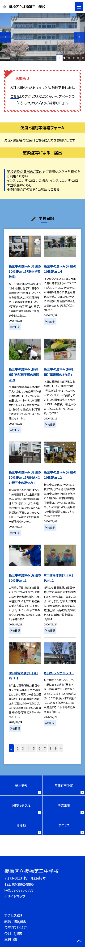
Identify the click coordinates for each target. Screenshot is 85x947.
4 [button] (78, 58)
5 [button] (83, 58)
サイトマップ (16, 896)
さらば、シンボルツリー (59, 673)
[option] (42, 37)
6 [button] (39, 748)
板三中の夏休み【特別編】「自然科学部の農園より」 (24, 374)
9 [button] (55, 748)
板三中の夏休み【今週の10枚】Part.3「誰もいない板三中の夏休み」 (25, 477)
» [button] (61, 748)
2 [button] (69, 58)
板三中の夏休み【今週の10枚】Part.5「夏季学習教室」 (25, 271)
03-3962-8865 (23, 884)
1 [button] (64, 58)
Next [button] (79, 37)
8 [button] (50, 748)
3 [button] (73, 58)
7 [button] (45, 748)
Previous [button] (5, 37)
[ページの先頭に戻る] (79, 941)
